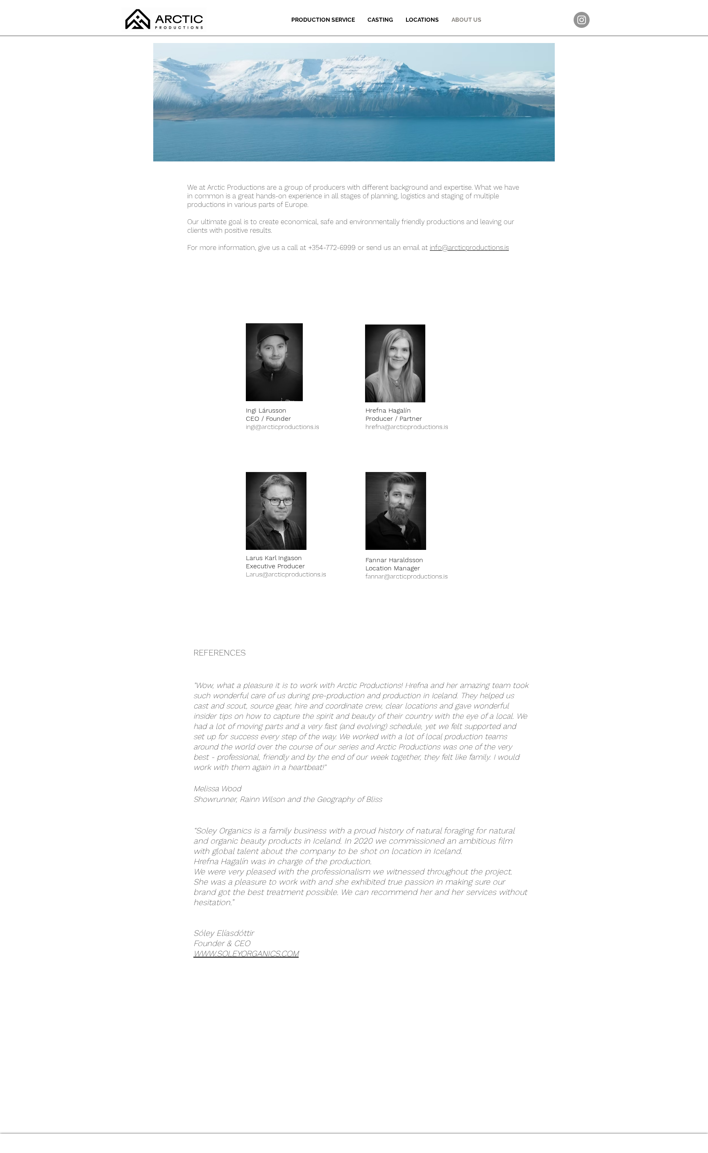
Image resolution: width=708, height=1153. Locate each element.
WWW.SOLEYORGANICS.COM (246, 953)
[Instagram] (582, 20)
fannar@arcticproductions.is (406, 576)
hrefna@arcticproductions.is (406, 427)
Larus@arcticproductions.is (286, 574)
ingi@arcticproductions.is (282, 427)
